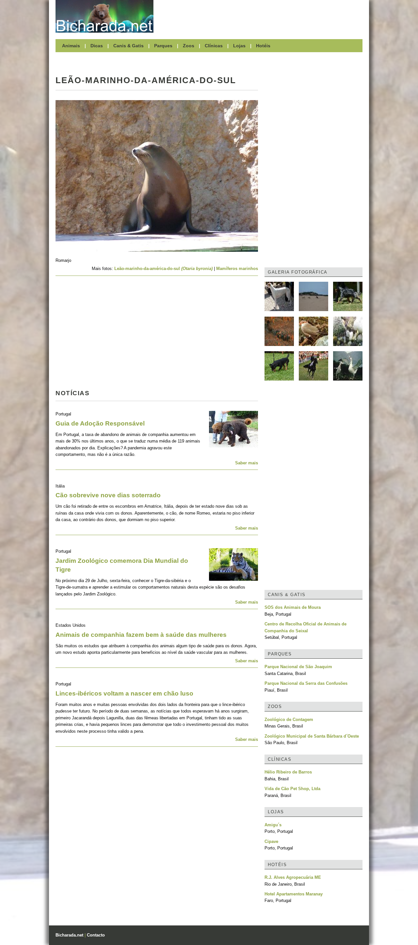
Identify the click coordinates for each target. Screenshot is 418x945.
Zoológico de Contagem (289, 719)
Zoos (188, 45)
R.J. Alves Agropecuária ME (293, 877)
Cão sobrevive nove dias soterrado (108, 495)
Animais (71, 45)
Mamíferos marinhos (237, 268)
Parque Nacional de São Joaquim (298, 666)
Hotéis (263, 45)
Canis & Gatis (128, 45)
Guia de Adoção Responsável (100, 423)
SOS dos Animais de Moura (293, 607)
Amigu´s (273, 824)
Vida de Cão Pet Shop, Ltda (292, 788)
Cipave (271, 841)
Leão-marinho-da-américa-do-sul (163, 268)
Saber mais (246, 462)
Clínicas (214, 45)
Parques (163, 45)
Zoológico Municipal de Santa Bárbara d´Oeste (312, 736)
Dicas (96, 45)
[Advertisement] (261, 16)
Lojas (239, 45)
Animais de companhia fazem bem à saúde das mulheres (141, 634)
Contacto (96, 935)
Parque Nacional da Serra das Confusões (306, 683)
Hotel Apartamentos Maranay (294, 894)
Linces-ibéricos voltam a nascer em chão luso (124, 693)
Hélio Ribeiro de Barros (288, 772)
